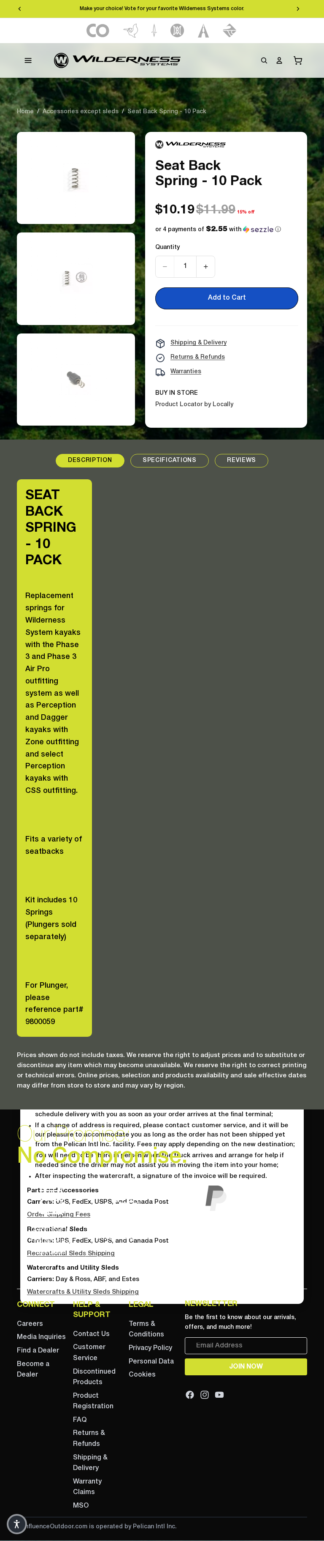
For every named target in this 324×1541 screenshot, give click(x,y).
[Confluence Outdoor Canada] (98, 31)
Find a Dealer (38, 1351)
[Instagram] (205, 1395)
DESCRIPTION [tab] (90, 460)
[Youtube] (219, 1395)
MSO (81, 1506)
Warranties (185, 371)
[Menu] (28, 60)
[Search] (264, 60)
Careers (30, 1324)
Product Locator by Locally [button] (194, 404)
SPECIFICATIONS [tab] (170, 460)
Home (25, 112)
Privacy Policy (150, 1348)
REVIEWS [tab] (241, 460)
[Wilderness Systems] (117, 60)
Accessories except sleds (81, 112)
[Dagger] (154, 31)
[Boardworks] (230, 31)
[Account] (279, 60)
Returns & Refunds (197, 357)
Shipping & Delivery (198, 343)
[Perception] (177, 31)
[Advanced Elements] (203, 31)
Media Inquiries (41, 1337)
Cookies (142, 1375)
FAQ (79, 1420)
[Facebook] (190, 1395)
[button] (218, 230)
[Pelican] (130, 31)
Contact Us (91, 1334)
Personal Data (151, 1362)
